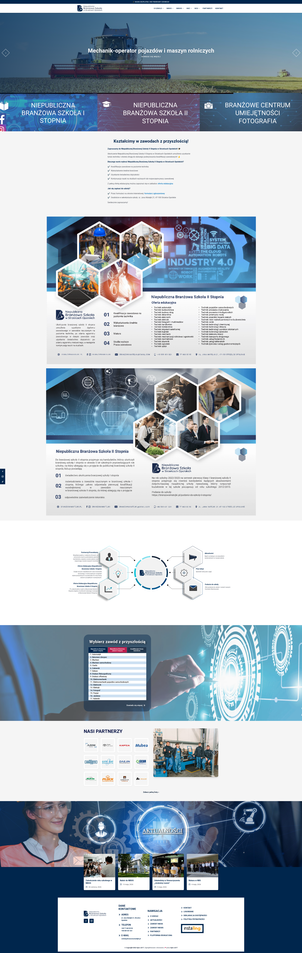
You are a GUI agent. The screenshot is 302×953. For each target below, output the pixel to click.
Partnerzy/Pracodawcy (89, 552)
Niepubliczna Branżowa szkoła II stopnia (117, 650)
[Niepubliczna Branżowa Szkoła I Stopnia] (50, 112)
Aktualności (209, 553)
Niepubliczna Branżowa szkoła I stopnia (98, 650)
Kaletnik (96, 699)
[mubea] (141, 745)
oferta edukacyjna (165, 183)
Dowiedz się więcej (151, 57)
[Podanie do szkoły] (191, 590)
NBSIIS (179, 8)
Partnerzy (207, 8)
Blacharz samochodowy (101, 663)
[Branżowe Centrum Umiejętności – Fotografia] (251, 112)
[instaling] (192, 928)
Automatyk (96, 654)
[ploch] (108, 779)
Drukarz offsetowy (99, 676)
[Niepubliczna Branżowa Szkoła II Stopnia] (151, 112)
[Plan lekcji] (182, 574)
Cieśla (94, 665)
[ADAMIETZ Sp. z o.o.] (91, 762)
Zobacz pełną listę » (151, 792)
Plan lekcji (200, 569)
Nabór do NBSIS (127, 880)
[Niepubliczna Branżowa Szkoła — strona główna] (89, 8)
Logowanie (188, 912)
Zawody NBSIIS (156, 928)
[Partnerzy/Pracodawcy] (107, 558)
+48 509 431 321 (126, 931)
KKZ (188, 8)
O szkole (158, 8)
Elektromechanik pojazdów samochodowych (111, 682)
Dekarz (95, 671)
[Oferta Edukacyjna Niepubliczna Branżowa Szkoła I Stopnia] (116, 574)
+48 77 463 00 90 (127, 928)
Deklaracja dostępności (195, 915)
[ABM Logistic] (91, 745)
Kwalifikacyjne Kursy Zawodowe (136, 650)
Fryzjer (96, 693)
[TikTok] (2, 481)
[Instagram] (2, 476)
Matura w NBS (195, 880)
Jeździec (96, 696)
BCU (196, 8)
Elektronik (97, 685)
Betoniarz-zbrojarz (99, 657)
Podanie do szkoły (211, 584)
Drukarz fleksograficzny (101, 674)
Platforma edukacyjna (161, 935)
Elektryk (96, 688)
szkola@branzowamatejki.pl (131, 939)
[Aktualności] (192, 558)
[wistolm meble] (124, 779)
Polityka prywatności (194, 919)
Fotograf (96, 690)
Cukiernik (96, 668)
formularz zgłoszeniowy (154, 193)
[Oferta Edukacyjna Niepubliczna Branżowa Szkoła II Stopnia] (107, 590)
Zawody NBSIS (156, 924)
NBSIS (169, 8)
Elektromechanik (100, 679)
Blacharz (95, 660)
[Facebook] (2, 471)
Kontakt (219, 8)
